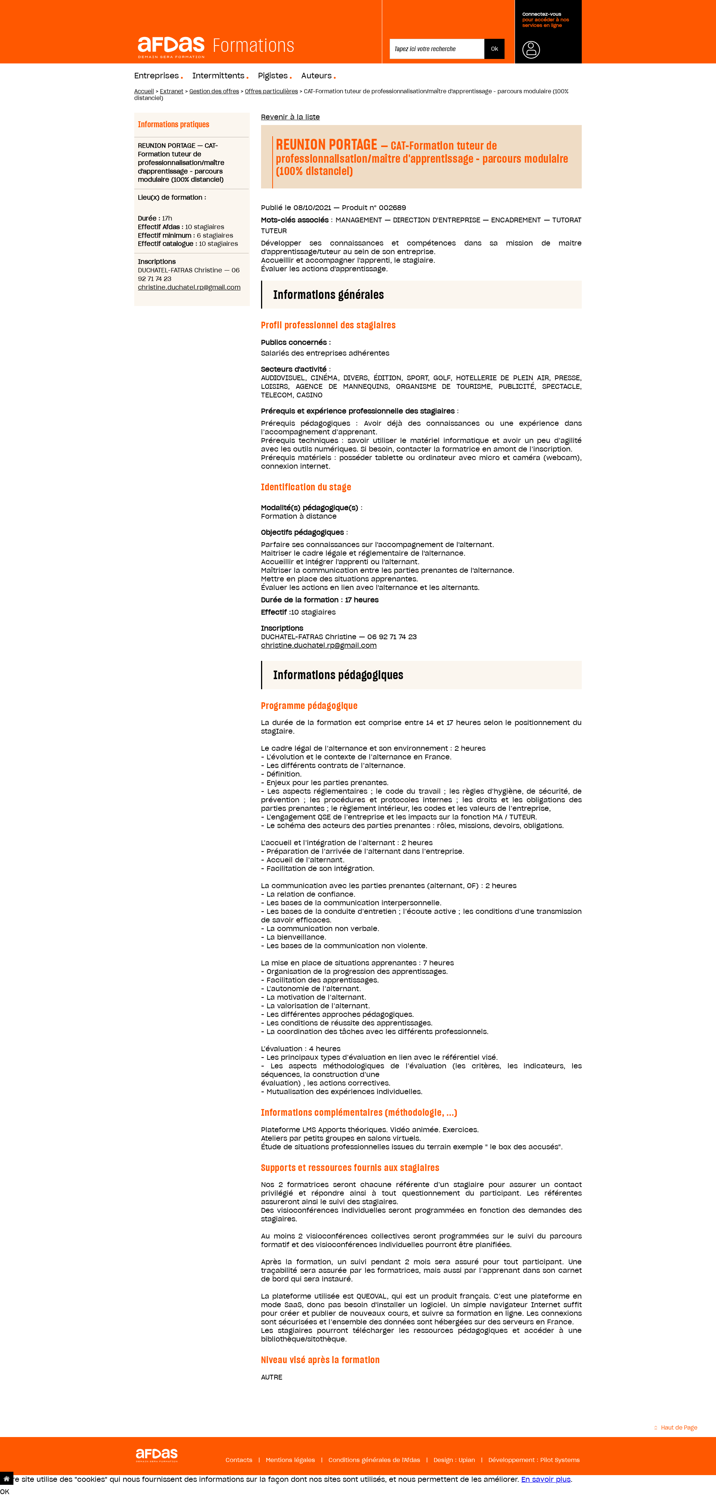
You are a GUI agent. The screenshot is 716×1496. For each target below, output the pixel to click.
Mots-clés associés (295, 220)
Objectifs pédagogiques (302, 532)
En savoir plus (546, 1479)
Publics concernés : (296, 342)
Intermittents (218, 76)
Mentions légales (290, 1460)
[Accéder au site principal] (6, 1478)
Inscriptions (282, 628)
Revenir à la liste (290, 117)
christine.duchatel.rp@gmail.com (189, 287)
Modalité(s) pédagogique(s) (309, 507)
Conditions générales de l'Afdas (374, 1460)
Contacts (239, 1460)
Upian (467, 1460)
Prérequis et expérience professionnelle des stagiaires (358, 411)
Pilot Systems (560, 1460)
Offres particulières (271, 91)
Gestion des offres (214, 91)
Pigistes (273, 76)
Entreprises (156, 76)
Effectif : (276, 612)
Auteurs (316, 76)
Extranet (171, 91)
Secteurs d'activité (294, 369)
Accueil (144, 91)
